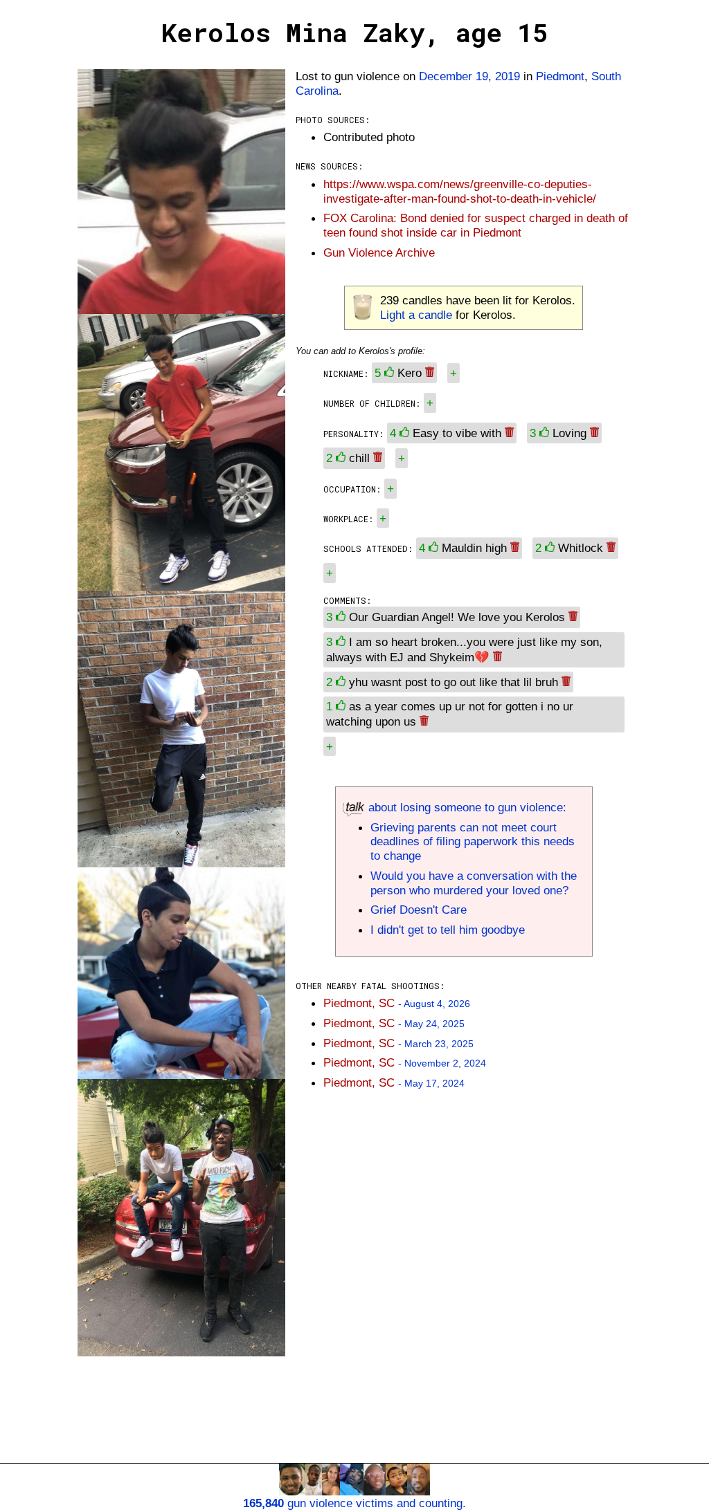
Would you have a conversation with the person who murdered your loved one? (473, 883)
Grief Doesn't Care (418, 909)
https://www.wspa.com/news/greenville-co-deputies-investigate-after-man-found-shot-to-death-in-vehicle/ (459, 191)
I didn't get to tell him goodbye (447, 930)
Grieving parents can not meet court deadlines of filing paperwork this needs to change (472, 841)
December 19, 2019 (469, 76)
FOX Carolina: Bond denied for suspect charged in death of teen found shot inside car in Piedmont (475, 225)
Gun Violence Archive (379, 252)
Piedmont (560, 76)
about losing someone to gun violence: (465, 807)
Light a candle (416, 315)
